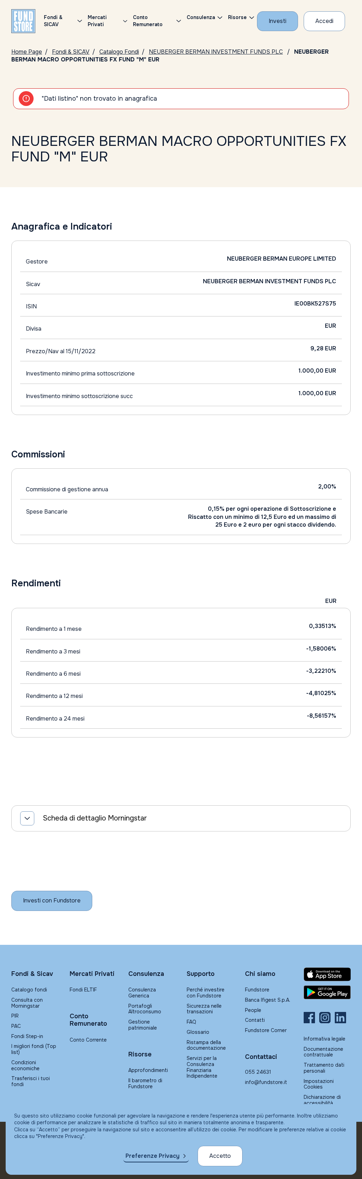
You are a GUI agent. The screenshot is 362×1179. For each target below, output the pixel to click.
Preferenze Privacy (152, 1156)
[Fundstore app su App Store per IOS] (327, 974)
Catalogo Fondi (119, 51)
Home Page (26, 51)
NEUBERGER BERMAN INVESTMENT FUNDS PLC (216, 51)
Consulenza (201, 17)
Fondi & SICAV (70, 51)
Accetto (220, 1156)
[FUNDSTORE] (23, 21)
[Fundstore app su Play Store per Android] (327, 992)
